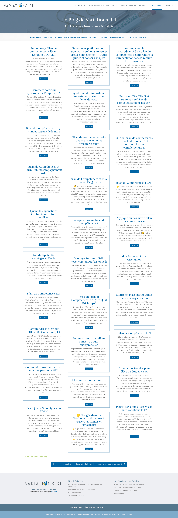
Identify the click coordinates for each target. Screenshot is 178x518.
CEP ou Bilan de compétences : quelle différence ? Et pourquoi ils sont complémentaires (134, 142)
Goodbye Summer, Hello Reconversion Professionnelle (89, 260)
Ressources (157, 5)
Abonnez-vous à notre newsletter (60, 514)
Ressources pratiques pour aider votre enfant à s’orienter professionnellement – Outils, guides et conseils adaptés (89, 53)
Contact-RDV (170, 5)
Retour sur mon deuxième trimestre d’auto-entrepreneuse (89, 342)
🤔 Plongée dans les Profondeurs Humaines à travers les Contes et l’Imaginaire (89, 420)
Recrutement (119, 493)
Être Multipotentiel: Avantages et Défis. (44, 256)
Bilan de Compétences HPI (134, 333)
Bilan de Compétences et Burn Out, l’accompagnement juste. (44, 170)
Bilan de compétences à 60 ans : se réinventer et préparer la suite (89, 140)
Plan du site (127, 514)
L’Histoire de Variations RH (89, 380)
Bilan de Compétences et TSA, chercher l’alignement (89, 180)
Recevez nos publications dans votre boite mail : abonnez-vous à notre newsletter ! (89, 464)
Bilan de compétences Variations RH (127, 487)
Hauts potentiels (74, 492)
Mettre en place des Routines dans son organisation (134, 296)
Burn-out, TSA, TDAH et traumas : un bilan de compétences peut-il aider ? (134, 99)
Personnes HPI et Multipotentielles (81, 489)
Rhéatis (54, 492)
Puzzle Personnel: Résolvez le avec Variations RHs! (134, 408)
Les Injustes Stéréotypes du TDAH (44, 410)
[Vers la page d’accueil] (75, 5)
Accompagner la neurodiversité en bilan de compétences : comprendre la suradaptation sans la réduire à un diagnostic (134, 55)
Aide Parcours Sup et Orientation (134, 258)
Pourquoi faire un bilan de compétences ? (89, 221)
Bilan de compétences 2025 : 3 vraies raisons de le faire (43, 130)
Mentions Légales (85, 514)
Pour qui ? (110, 5)
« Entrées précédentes (35, 457)
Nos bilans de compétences (41, 37)
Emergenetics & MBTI (135, 37)
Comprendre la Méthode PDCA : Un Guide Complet (43, 330)
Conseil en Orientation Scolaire (125, 490)
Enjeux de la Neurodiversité (112, 37)
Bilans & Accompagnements (90, 5)
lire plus (43, 79)
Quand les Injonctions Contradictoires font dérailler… (43, 214)
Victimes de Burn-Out (76, 495)
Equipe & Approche (128, 5)
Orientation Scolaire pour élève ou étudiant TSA (134, 370)
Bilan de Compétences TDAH (134, 182)
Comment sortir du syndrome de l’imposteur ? (43, 91)
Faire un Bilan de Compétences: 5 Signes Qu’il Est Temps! (89, 300)
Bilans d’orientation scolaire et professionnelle (76, 37)
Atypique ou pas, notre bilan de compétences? (134, 219)
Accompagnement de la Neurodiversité (129, 484)
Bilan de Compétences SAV (43, 293)
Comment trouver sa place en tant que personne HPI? (43, 368)
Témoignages (144, 5)
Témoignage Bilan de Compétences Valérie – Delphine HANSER (43, 51)
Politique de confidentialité (107, 514)
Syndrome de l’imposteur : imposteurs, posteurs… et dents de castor (89, 96)
